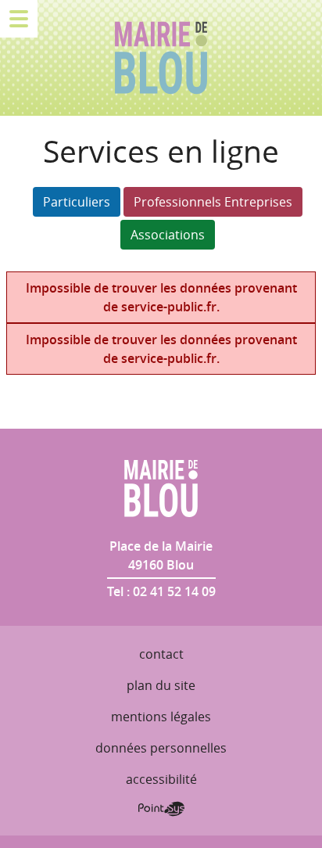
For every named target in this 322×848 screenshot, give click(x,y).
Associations (168, 234)
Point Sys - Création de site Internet (161, 809)
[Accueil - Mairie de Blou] (161, 58)
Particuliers (76, 201)
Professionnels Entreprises (213, 201)
